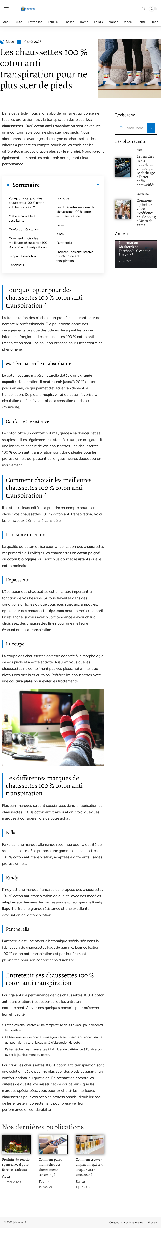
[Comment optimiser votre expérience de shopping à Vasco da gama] (123, 209)
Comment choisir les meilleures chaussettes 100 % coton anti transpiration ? (28, 242)
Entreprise (143, 193)
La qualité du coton (22, 256)
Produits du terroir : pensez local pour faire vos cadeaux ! (16, 1164)
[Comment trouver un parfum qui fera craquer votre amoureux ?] (90, 1144)
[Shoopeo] (28, 9)
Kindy (60, 234)
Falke (60, 225)
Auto (139, 149)
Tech (42, 1182)
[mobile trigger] (7, 9)
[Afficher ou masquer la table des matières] (69, 185)
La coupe (62, 198)
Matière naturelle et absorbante (23, 218)
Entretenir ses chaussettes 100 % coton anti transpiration (74, 256)
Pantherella (64, 243)
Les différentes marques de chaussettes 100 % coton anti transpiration (75, 211)
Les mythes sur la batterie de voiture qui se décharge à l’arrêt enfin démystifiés (146, 171)
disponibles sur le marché (58, 151)
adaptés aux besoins (19, 902)
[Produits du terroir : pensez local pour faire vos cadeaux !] (16, 1144)
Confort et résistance (24, 229)
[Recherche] (143, 9)
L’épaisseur (16, 265)
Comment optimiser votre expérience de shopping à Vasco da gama (146, 213)
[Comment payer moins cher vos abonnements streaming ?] (53, 1144)
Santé (80, 1182)
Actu (6, 1176)
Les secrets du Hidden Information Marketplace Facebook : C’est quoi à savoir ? (136, 246)
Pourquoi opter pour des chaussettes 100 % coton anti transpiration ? (26, 202)
